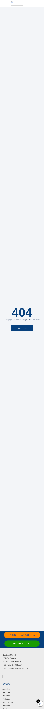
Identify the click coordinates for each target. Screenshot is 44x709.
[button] (31, 3)
